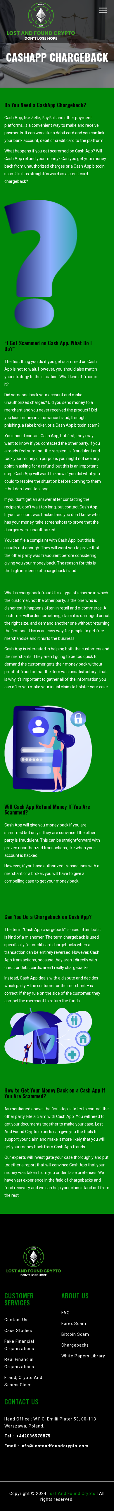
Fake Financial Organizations (19, 1345)
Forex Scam (73, 1323)
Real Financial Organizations (19, 1363)
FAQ (65, 1312)
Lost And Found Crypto (72, 1493)
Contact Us (15, 1319)
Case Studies (18, 1330)
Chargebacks (75, 1345)
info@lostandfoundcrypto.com (54, 1446)
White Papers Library (83, 1356)
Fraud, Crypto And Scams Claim (23, 1381)
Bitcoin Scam (75, 1334)
